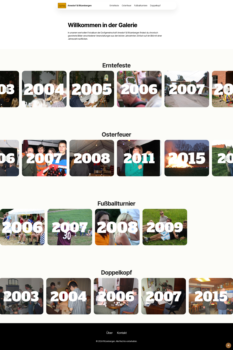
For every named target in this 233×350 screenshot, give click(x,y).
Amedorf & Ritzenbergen (80, 6)
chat (228, 345)
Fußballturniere (140, 5)
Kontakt (122, 333)
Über (109, 333)
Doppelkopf (155, 5)
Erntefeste (114, 5)
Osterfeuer (126, 5)
